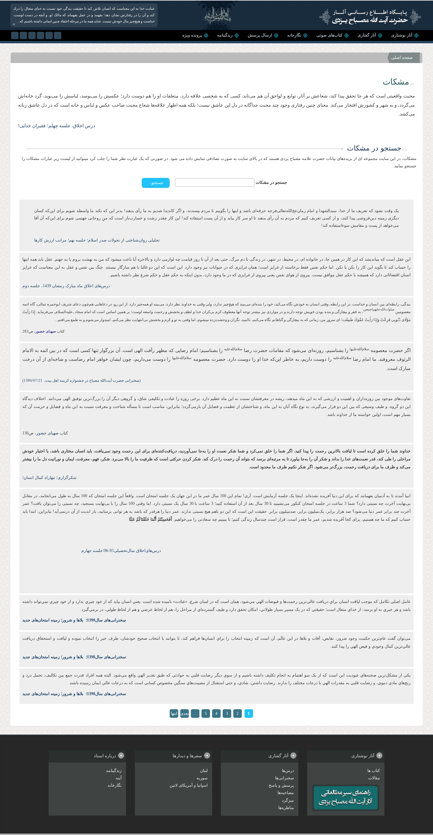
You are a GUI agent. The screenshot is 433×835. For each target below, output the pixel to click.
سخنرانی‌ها (284, 778)
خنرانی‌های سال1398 (105, 620)
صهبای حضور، (46, 433)
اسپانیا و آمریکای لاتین (189, 785)
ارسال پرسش (260, 35)
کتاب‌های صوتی (329, 35)
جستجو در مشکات (271, 182)
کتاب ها (373, 770)
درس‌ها (288, 770)
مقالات (374, 778)
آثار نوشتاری (401, 35)
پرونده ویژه (192, 35)
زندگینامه (225, 35)
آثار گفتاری (367, 35)
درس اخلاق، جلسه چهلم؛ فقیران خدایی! (56, 125)
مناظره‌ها (286, 808)
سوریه (202, 778)
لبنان (204, 770)
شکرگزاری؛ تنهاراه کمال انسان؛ (49, 477)
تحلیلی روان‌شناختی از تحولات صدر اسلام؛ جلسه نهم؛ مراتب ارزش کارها (97, 240)
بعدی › (184, 714)
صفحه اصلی (402, 57)
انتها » (174, 714)
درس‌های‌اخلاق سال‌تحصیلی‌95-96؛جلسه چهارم (121, 550)
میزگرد (288, 800)
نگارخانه (294, 35)
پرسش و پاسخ (281, 785)
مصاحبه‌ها (285, 793)
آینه (119, 778)
